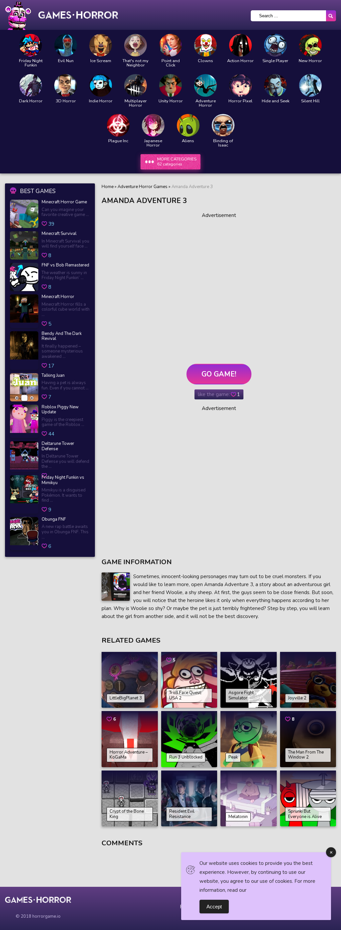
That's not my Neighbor (136, 63)
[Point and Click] (170, 45)
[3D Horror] (65, 85)
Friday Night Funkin (31, 63)
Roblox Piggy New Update (60, 410)
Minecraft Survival (59, 234)
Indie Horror (101, 101)
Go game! (218, 374)
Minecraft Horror (58, 297)
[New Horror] (310, 45)
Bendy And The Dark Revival (62, 336)
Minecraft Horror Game (64, 202)
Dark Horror (31, 101)
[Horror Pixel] (240, 85)
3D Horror (66, 101)
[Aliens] (188, 125)
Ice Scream (100, 61)
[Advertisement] (218, 285)
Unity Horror (171, 101)
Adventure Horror (205, 103)
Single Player (275, 61)
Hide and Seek (275, 101)
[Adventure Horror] (205, 85)
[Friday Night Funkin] (30, 45)
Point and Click (171, 63)
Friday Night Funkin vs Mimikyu (63, 480)
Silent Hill (310, 101)
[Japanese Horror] (153, 125)
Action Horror (240, 61)
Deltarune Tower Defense (58, 446)
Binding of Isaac (223, 143)
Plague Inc (118, 141)
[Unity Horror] (170, 85)
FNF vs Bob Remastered (65, 265)
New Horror (310, 61)
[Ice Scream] (100, 45)
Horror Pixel (240, 101)
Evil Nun (66, 61)
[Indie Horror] (100, 85)
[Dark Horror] (30, 85)
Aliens (188, 141)
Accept (214, 906)
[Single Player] (275, 45)
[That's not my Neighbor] (135, 45)
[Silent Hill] (310, 85)
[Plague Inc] (118, 125)
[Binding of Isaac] (223, 125)
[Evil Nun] (65, 45)
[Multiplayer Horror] (135, 85)
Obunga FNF (54, 519)
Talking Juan (53, 375)
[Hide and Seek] (275, 85)
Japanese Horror (153, 143)
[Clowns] (205, 45)
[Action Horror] (240, 45)
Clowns (205, 61)
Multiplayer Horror (136, 103)
